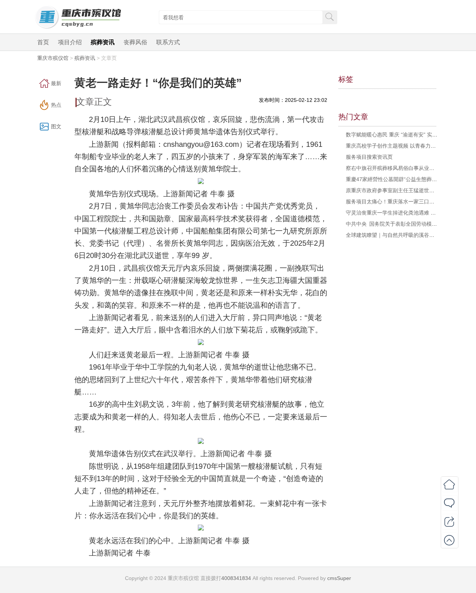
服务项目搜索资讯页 (369, 157)
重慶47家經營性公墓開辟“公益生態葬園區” (395, 179)
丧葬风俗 (135, 42)
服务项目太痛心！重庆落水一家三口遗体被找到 (400, 201)
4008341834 (236, 578)
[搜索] (329, 16)
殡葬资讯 (103, 42)
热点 (56, 105)
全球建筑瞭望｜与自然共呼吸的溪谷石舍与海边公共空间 (411, 235)
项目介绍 (70, 42)
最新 (56, 83)
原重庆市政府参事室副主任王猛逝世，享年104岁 (402, 190)
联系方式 (168, 42)
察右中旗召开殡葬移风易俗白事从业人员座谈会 (400, 168)
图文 (56, 126)
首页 (43, 42)
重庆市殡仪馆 (52, 58)
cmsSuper (339, 578)
